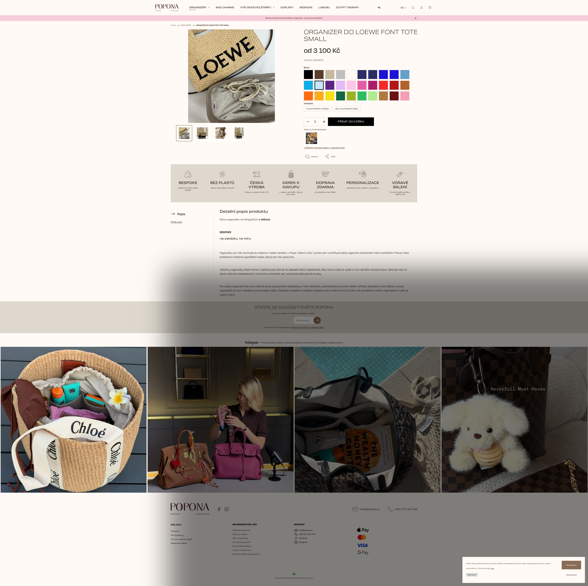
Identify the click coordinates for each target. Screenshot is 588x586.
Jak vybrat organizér (241, 542)
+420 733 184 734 (405, 509)
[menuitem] (199, 7)
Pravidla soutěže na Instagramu (246, 554)
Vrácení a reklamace (241, 550)
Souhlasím (571, 565)
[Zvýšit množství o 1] (324, 122)
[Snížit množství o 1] (308, 122)
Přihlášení (175, 531)
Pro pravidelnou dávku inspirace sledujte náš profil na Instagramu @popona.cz (301, 342)
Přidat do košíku (351, 121)
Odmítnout (571, 574)
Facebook (219, 509)
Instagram (226, 509)
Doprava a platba (239, 534)
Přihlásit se (317, 320)
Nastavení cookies (179, 543)
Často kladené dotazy (242, 546)
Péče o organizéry (240, 538)
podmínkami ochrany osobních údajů (307, 327)
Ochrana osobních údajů (181, 539)
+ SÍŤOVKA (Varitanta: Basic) (324, 147)
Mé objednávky (177, 535)
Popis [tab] (181, 214)
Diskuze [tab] (176, 222)
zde (492, 568)
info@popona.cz (369, 509)
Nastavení (472, 575)
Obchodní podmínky (241, 530)
